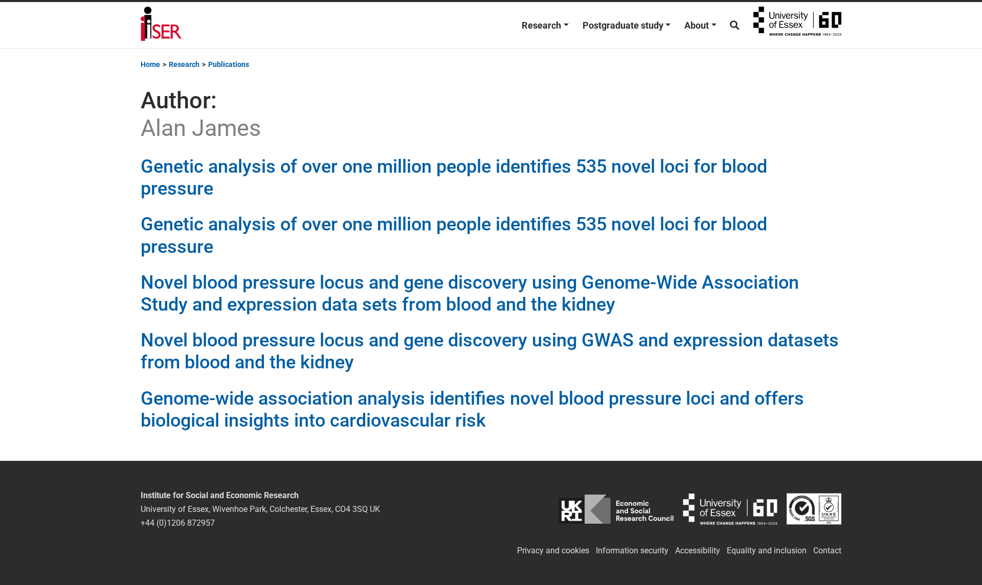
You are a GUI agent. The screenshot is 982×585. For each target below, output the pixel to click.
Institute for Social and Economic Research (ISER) (161, 25)
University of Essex (797, 25)
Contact (827, 550)
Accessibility (697, 550)
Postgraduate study (623, 25)
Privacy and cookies (553, 550)
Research (541, 25)
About (696, 25)
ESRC (616, 509)
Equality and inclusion (767, 550)
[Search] (734, 25)
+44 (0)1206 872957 (178, 523)
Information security (632, 550)
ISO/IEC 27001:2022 (814, 509)
